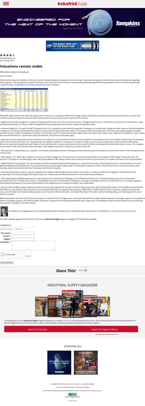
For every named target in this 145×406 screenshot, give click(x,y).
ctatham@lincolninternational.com (123, 211)
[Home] (72, 5)
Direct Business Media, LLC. (73, 384)
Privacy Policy (72, 401)
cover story (67, 320)
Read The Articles (37, 329)
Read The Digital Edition (105, 329)
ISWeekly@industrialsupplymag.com (90, 391)
